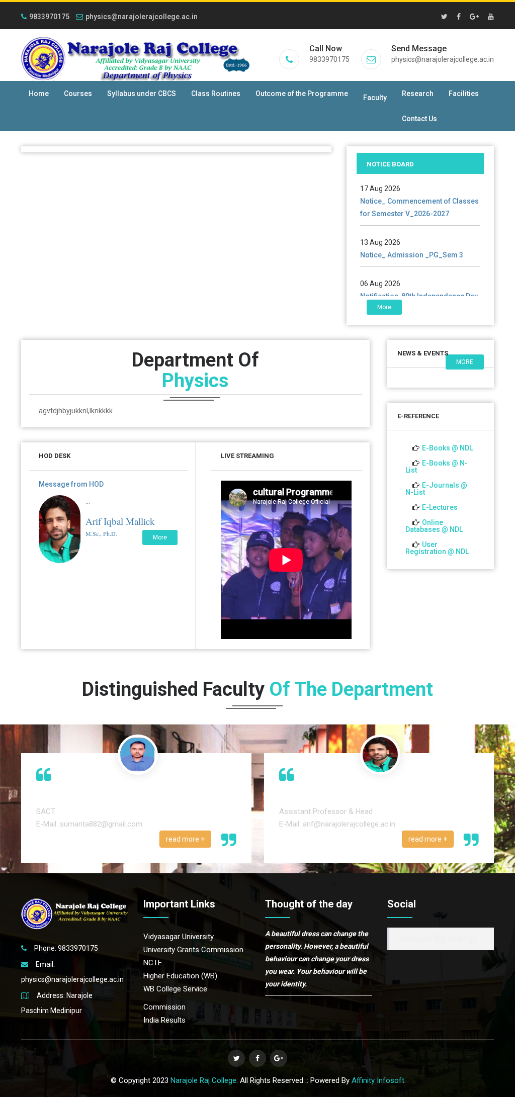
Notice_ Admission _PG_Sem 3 (411, 241)
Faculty (375, 98)
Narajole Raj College (438, 939)
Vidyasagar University (178, 936)
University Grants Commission (193, 949)
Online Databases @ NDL (434, 525)
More (384, 307)
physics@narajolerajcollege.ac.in (141, 17)
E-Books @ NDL (447, 448)
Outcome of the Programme (301, 93)
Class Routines (215, 93)
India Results (164, 1020)
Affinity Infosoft (378, 1080)
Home (39, 93)
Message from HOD (71, 484)
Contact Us (419, 119)
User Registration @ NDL (437, 548)
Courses (78, 93)
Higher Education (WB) (180, 975)
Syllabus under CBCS (141, 93)
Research (418, 93)
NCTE (152, 962)
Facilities (464, 93)
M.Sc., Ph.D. (101, 533)
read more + (185, 839)
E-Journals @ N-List (436, 488)
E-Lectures (440, 507)
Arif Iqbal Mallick (120, 521)
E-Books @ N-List (436, 466)
